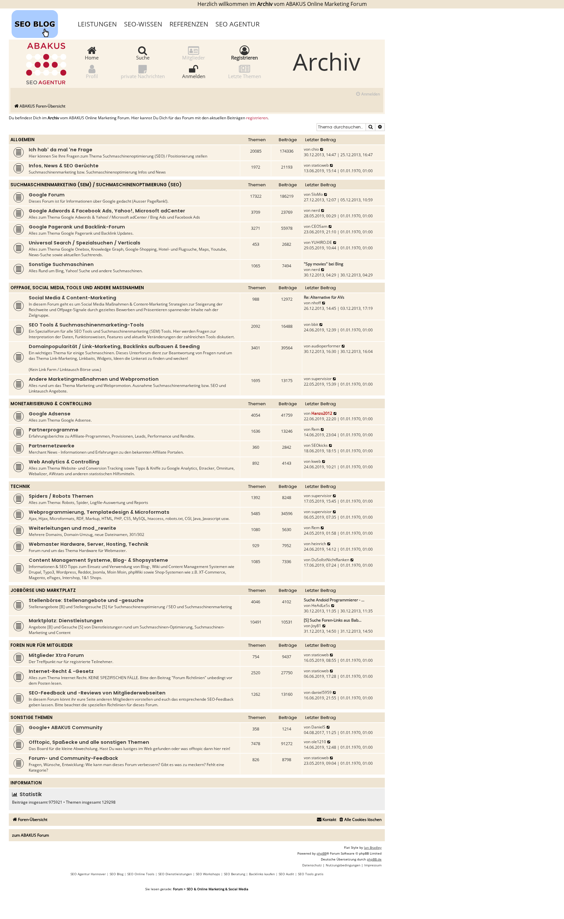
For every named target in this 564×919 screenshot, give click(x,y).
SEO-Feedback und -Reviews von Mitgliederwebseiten (97, 693)
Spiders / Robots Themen (61, 496)
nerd (315, 210)
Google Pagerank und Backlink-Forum (77, 227)
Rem (315, 429)
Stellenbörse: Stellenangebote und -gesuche (86, 600)
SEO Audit (286, 874)
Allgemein (22, 140)
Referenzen (188, 24)
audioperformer (325, 346)
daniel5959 (321, 692)
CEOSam (319, 226)
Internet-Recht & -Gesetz (61, 671)
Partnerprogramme (53, 429)
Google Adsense (49, 413)
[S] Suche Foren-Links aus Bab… (332, 620)
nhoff (316, 303)
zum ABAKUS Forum (30, 835)
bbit (314, 324)
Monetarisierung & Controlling (51, 404)
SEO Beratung (234, 874)
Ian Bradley (373, 847)
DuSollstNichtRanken (330, 559)
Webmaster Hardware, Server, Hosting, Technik (89, 544)
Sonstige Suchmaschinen (61, 264)
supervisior (321, 378)
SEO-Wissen (143, 24)
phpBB (321, 853)
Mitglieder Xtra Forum (56, 655)
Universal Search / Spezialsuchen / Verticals (84, 243)
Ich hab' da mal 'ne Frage (60, 149)
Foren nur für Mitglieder (41, 645)
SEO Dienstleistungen (175, 874)
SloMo (317, 194)
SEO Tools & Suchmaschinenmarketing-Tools (86, 325)
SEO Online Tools (140, 874)
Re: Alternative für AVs (324, 297)
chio (315, 149)
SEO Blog (116, 874)
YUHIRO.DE (321, 242)
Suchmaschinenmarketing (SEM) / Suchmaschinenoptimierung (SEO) (95, 185)
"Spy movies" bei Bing (323, 264)
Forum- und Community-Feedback (73, 758)
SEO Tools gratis (310, 874)
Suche (142, 57)
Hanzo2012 (321, 413)
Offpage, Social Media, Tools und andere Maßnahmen (77, 288)
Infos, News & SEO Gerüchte (64, 165)
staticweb (320, 165)
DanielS (318, 727)
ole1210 (318, 741)
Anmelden (193, 76)
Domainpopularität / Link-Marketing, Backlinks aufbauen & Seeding (114, 346)
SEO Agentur (237, 24)
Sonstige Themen (31, 717)
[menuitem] (367, 94)
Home (92, 57)
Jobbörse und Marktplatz (43, 590)
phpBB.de (374, 859)
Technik (20, 486)
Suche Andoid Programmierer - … (334, 600)
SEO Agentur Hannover (88, 874)
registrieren (257, 118)
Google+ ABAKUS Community (65, 727)
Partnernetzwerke (51, 446)
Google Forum (47, 195)
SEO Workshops (208, 874)
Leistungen (97, 24)
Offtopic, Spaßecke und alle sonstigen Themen (89, 742)
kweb (316, 461)
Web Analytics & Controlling (64, 462)
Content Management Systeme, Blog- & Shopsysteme (98, 560)
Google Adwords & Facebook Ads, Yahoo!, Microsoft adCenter (107, 211)
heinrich (318, 543)
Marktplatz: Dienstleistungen (66, 620)
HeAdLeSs (320, 605)
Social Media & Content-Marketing (72, 297)
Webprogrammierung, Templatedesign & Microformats (99, 512)
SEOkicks (319, 445)
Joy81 (316, 625)
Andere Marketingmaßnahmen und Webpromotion (94, 379)
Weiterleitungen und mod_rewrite (72, 528)
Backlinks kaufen (262, 874)
